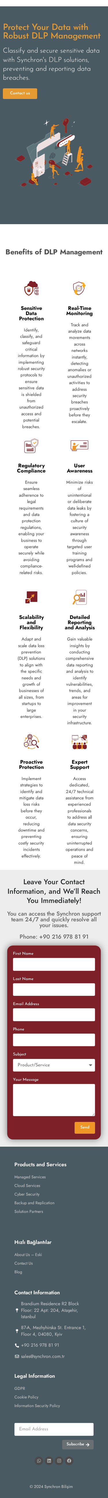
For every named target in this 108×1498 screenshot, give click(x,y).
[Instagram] (59, 1461)
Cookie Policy (26, 1397)
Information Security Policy (37, 1406)
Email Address (26, 1004)
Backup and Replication (34, 1203)
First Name (23, 954)
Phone (18, 1029)
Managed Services (30, 1177)
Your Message (26, 1080)
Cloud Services (27, 1185)
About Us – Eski (28, 1254)
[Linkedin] (49, 1461)
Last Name (23, 979)
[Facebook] (69, 1461)
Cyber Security (26, 1194)
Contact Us (23, 1263)
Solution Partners (28, 1211)
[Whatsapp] (39, 1461)
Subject (19, 1054)
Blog (18, 1272)
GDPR (19, 1388)
